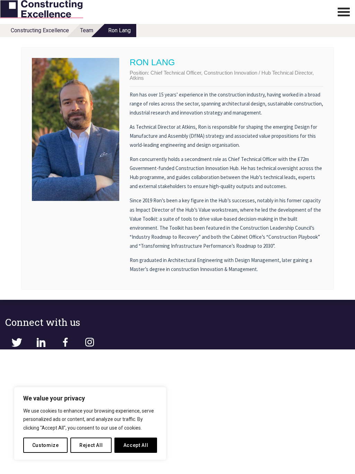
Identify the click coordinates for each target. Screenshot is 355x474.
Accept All (135, 445)
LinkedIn (40, 342)
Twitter (16, 342)
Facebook (65, 342)
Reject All (91, 445)
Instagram (89, 342)
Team (86, 30)
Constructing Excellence (40, 30)
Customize (45, 445)
